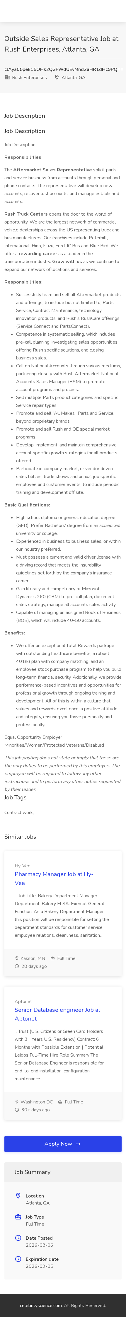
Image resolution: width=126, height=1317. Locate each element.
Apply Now (59, 1143)
